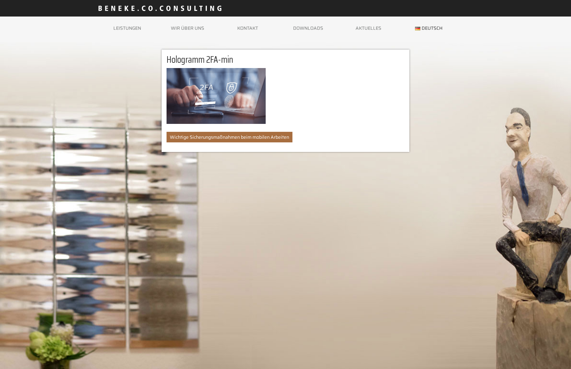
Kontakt (247, 28)
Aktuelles (368, 28)
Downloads (308, 28)
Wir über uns (187, 28)
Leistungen (127, 28)
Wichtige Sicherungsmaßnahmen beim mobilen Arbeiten (229, 137)
